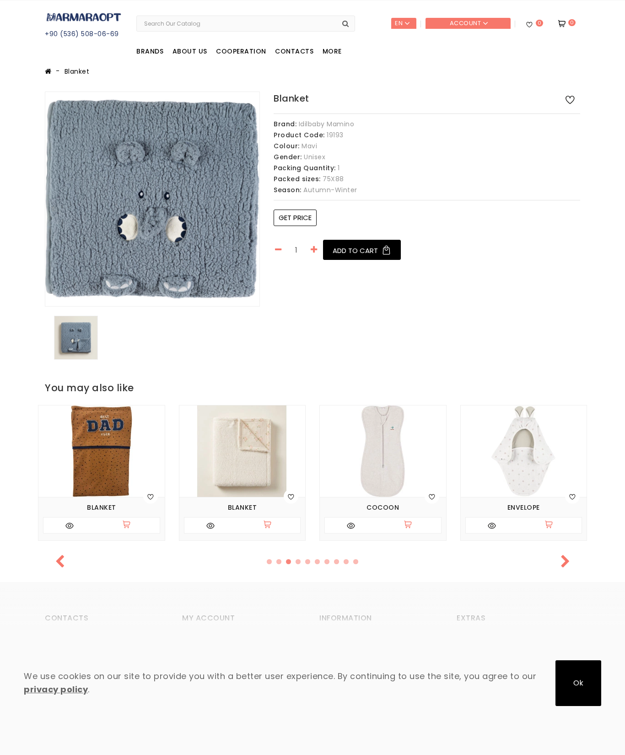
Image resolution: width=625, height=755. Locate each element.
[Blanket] (152, 199)
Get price (295, 217)
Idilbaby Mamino (327, 124)
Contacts (294, 51)
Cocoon (382, 507)
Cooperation (241, 51)
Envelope (523, 507)
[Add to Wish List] (570, 99)
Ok (578, 683)
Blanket (77, 71)
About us (189, 51)
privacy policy (56, 689)
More (332, 51)
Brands (149, 51)
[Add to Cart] (130, 525)
